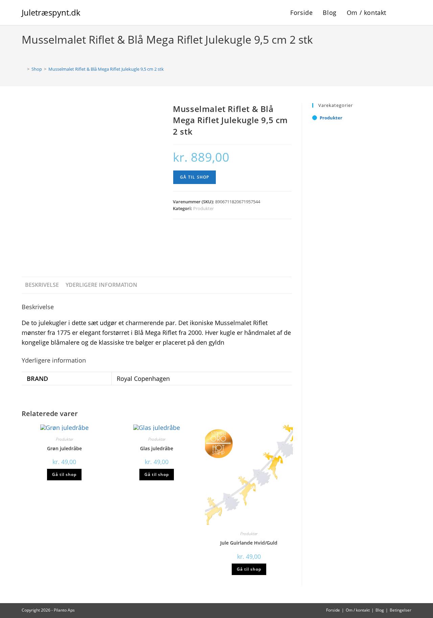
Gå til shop (194, 177)
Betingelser (400, 610)
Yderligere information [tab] (101, 285)
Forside (333, 610)
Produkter (203, 208)
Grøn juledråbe (64, 448)
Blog (379, 610)
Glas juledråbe (156, 448)
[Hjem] (23, 69)
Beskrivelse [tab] (42, 285)
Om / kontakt (358, 610)
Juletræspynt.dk (51, 12)
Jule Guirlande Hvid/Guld (248, 543)
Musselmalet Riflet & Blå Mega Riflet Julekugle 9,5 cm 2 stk (106, 69)
